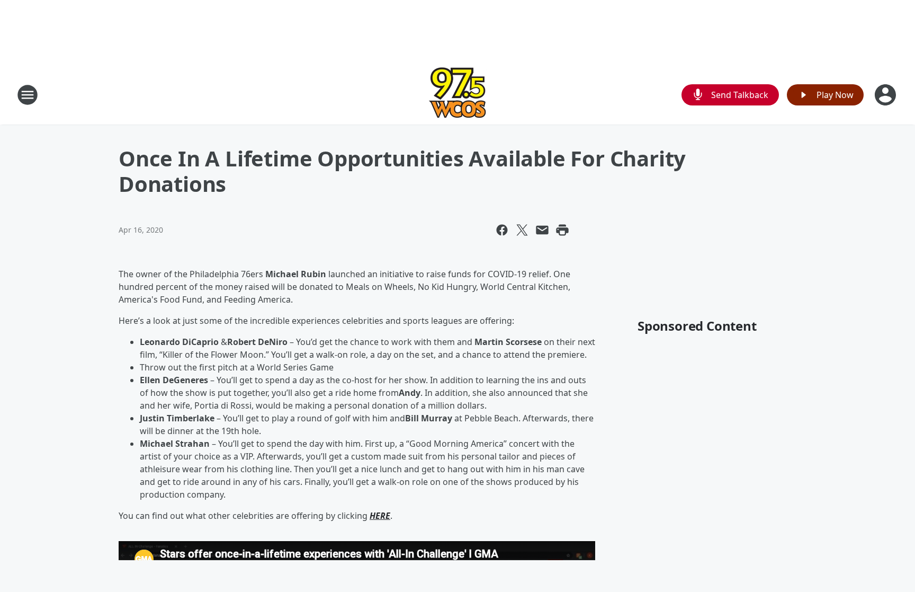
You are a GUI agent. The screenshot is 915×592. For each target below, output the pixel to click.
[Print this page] (562, 230)
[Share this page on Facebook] (502, 230)
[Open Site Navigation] (27, 94)
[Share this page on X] (522, 230)
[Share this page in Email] (542, 230)
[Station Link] (457, 94)
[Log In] (886, 94)
